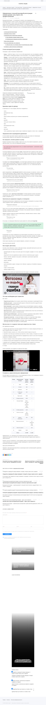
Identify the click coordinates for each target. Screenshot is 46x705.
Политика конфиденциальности (9, 538)
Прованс (5, 57)
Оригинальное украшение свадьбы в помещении (16, 39)
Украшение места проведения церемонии (13, 35)
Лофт (5, 80)
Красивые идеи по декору (9, 33)
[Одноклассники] (4, 454)
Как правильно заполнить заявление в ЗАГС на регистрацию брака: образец (22, 550)
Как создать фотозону (9, 41)
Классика (6, 63)
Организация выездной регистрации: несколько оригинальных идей (20, 482)
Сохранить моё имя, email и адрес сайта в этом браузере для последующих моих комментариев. (19, 531)
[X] (5, 454)
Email (18, 526)
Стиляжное (6, 83)
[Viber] (7, 454)
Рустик (5, 54)
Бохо (5, 67)
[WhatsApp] (8, 454)
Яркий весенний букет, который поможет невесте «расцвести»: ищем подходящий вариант (34, 462)
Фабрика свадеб (23, 3)
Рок (5, 87)
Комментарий (5, 514)
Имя (3, 526)
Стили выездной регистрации (10, 31)
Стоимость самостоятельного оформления (13, 46)
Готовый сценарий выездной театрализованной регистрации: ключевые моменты (23, 492)
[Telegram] (10, 454)
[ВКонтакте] (3, 454)
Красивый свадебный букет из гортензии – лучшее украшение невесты (21, 566)
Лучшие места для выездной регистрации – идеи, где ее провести (19, 501)
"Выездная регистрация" (18, 468)
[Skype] (9, 454)
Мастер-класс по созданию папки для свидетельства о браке (19, 44)
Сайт (31, 526)
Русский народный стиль (9, 75)
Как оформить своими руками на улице (14, 37)
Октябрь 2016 (17, 18)
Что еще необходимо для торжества (12, 42)
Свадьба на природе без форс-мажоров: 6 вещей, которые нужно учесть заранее (22, 474)
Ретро (5, 72)
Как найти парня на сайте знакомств (23, 661)
